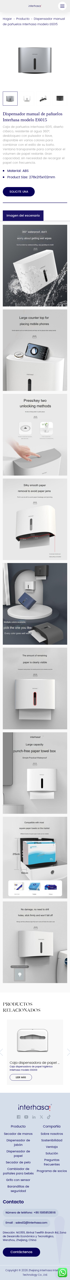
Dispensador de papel (18, 1153)
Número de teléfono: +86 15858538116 (31, 1212)
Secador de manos (18, 1134)
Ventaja (52, 1147)
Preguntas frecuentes (52, 1162)
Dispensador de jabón (18, 1142)
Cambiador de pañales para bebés (18, 1171)
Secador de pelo (18, 1162)
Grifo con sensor (18, 1180)
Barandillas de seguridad (18, 1188)
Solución (52, 1153)
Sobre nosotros (52, 1134)
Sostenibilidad (51, 1140)
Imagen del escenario (23, 215)
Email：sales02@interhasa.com (26, 1223)
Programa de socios (52, 1171)
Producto (22, 18)
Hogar (7, 18)
